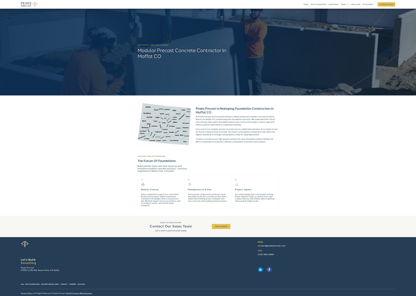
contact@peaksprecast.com (272, 245)
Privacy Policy (27, 293)
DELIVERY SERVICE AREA (50, 284)
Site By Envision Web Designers (79, 293)
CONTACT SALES (386, 4)
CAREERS (72, 284)
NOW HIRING (334, 4)
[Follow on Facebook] (269, 269)
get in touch (221, 226)
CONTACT (63, 284)
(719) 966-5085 (266, 254)
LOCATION (81, 284)
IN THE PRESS (368, 4)
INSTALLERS (355, 4)
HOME (305, 4)
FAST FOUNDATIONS (318, 4)
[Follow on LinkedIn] (260, 269)
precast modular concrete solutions (258, 116)
